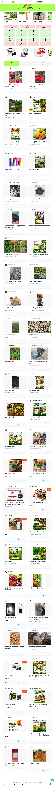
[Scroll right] (50, 17)
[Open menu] (2, 1)
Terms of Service (37, 782)
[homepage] (13, 2)
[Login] (52, 1)
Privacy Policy (31, 782)
